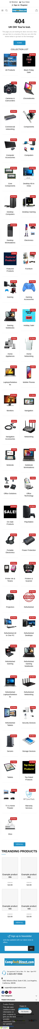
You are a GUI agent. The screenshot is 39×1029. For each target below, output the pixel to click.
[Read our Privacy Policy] (33, 530)
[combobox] (8, 521)
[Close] (35, 491)
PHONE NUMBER (9, 516)
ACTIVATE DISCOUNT (19, 535)
